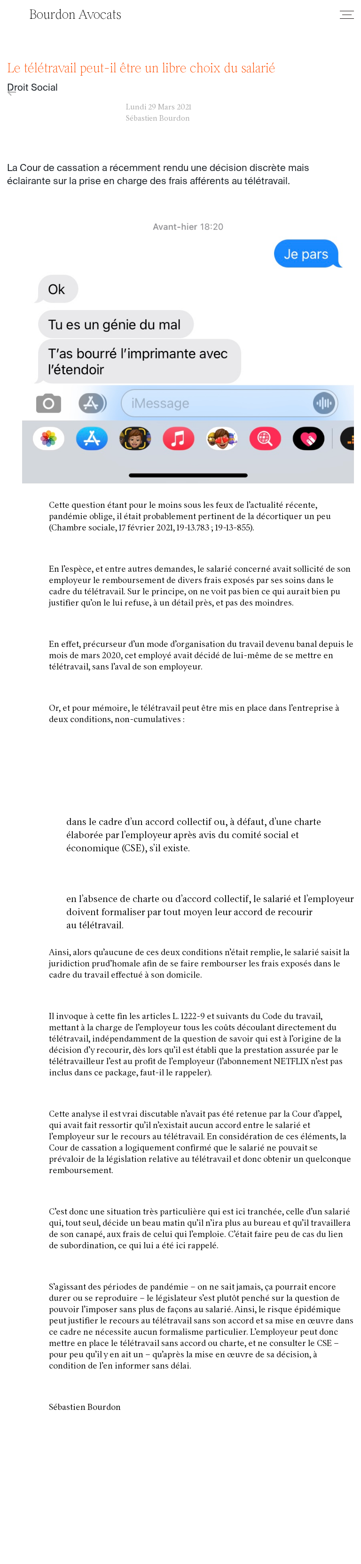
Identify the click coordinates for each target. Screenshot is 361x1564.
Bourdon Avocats (75, 15)
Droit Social (32, 88)
